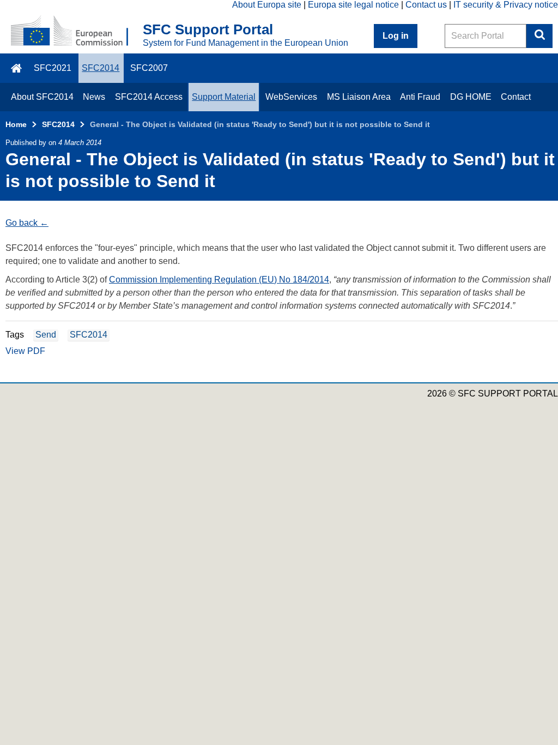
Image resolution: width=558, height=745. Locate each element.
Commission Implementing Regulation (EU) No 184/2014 (219, 279)
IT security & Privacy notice (505, 4)
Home (16, 124)
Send (45, 334)
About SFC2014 (42, 96)
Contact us (426, 4)
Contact (516, 96)
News (94, 96)
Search (539, 36)
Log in (396, 35)
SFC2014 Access (149, 96)
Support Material (224, 96)
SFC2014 (100, 68)
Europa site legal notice (353, 4)
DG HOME (471, 96)
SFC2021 (52, 68)
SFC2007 (149, 68)
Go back (21, 222)
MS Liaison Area (359, 96)
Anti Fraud (420, 96)
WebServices (291, 96)
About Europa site (266, 4)
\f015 (17, 68)
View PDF (25, 351)
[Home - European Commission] (77, 31)
